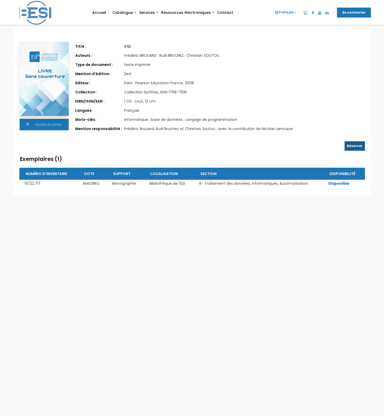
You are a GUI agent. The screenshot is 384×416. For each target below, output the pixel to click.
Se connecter (354, 12)
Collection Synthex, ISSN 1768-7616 (155, 92)
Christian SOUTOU (203, 55)
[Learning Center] (37, 12)
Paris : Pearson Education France (153, 83)
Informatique (136, 119)
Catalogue (122, 12)
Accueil (99, 12)
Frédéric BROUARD (140, 55)
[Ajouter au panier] (27, 124)
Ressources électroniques (186, 12)
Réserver (355, 146)
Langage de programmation (211, 119)
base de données (167, 119)
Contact (225, 12)
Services (147, 12)
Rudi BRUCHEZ (171, 55)
